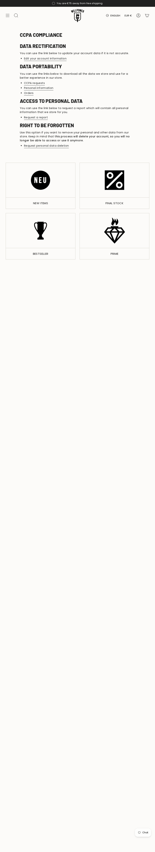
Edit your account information (45, 58)
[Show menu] (7, 15)
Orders (28, 93)
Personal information (38, 88)
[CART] (147, 15)
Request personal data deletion (46, 146)
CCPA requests (34, 83)
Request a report (36, 117)
